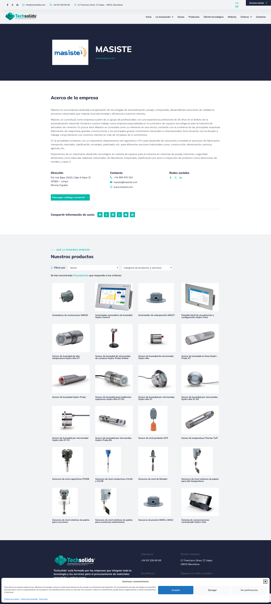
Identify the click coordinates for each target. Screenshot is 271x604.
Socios (181, 16)
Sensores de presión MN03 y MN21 (155, 520)
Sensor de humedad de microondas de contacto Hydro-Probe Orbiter (113, 357)
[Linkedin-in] (17, 5)
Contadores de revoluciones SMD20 (70, 315)
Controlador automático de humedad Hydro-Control (113, 316)
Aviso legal (43, 599)
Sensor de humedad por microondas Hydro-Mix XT (156, 398)
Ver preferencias (249, 590)
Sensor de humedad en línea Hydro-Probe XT (199, 357)
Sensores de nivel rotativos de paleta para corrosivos (70, 521)
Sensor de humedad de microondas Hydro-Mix (156, 357)
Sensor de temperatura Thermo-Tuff (199, 438)
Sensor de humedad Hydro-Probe (69, 397)
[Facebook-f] (7, 5)
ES (236, 6)
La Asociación (163, 16)
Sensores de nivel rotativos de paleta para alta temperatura (199, 480)
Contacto (261, 16)
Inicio (148, 16)
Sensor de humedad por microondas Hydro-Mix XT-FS (70, 439)
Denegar (212, 590)
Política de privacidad (29, 599)
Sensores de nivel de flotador (152, 479)
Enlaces (245, 16)
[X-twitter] (12, 5)
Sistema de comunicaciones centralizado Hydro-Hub (195, 521)
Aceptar (176, 590)
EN (237, 3)
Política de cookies (11, 599)
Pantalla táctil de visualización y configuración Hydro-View (197, 316)
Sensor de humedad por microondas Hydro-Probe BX (113, 439)
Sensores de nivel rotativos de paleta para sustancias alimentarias (113, 521)
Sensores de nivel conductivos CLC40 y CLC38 (114, 480)
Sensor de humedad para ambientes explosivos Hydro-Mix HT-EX (113, 398)
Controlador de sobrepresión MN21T (156, 315)
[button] (265, 581)
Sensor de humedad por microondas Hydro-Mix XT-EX (199, 398)
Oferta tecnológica (214, 16)
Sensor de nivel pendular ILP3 (153, 438)
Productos (194, 16)
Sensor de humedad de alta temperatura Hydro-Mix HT (66, 357)
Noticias (232, 16)
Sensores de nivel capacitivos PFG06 (70, 479)
